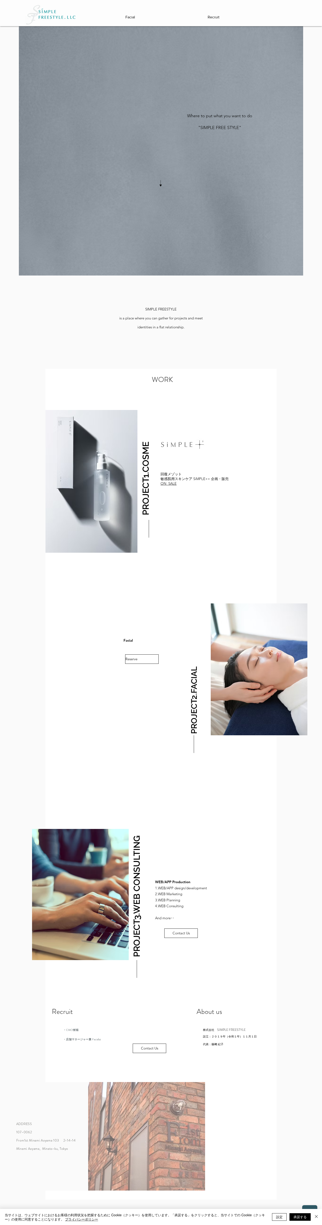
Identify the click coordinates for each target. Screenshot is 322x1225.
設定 (279, 1216)
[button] (145, 462)
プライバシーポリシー (81, 1219)
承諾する (300, 1216)
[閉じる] (316, 1217)
